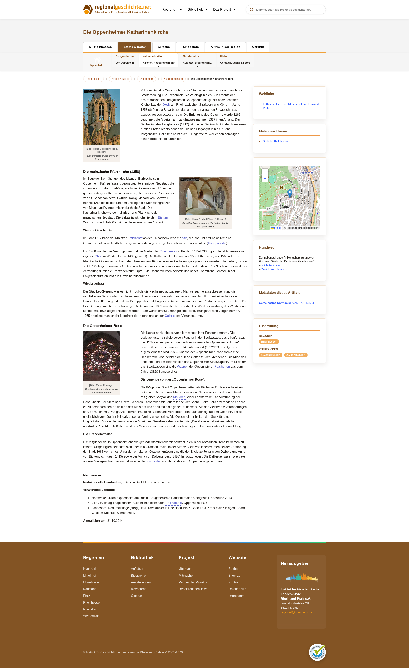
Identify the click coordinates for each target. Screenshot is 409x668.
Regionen (170, 9)
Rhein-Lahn (91, 609)
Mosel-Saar (91, 582)
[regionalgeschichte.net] (117, 9)
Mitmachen (186, 575)
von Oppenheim (125, 59)
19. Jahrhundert (270, 355)
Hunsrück (90, 568)
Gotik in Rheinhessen (276, 141)
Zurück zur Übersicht (274, 269)
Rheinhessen (269, 341)
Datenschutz (237, 589)
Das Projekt (222, 9)
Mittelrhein (90, 575)
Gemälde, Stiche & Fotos (235, 59)
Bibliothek (196, 9)
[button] (289, 193)
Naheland (89, 589)
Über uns (185, 568)
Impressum (237, 595)
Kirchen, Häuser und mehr (159, 59)
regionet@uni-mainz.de (296, 612)
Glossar (136, 595)
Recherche (138, 589)
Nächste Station (271, 265)
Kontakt (234, 582)
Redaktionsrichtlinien (193, 589)
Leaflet (278, 227)
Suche (233, 568)
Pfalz (86, 595)
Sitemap (234, 575)
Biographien (139, 575)
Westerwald (91, 616)
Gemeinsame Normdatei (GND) (279, 302)
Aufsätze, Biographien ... (197, 59)
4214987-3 (307, 302)
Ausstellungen (141, 582)
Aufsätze (137, 568)
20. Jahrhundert (295, 355)
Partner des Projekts (193, 582)
